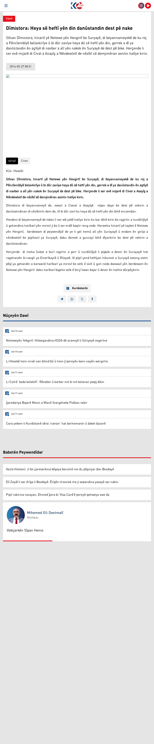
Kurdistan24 (80, 288)
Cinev (24, 161)
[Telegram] (61, 299)
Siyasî (9, 18)
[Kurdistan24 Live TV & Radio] (148, 6)
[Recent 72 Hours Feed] (141, 6)
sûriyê (12, 161)
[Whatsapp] (72, 299)
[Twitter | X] (82, 299)
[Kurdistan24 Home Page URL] (77, 5)
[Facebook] (92, 299)
